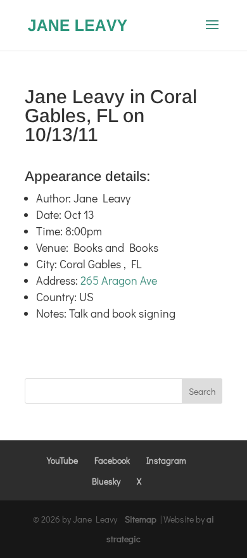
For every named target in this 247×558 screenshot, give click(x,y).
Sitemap (140, 519)
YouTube (62, 460)
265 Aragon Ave (118, 280)
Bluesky (106, 481)
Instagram (166, 460)
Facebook (112, 460)
